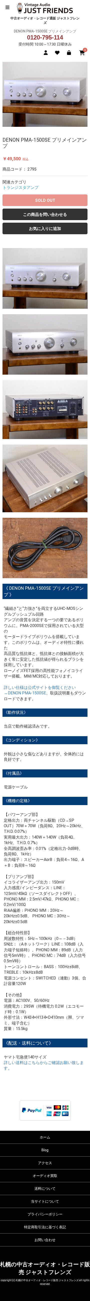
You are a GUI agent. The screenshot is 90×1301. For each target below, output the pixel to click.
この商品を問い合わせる (45, 214)
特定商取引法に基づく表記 (45, 1227)
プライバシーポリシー (45, 1214)
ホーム (45, 1137)
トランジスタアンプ (20, 187)
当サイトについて (45, 1201)
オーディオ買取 (45, 1176)
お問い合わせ (45, 1240)
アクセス (45, 1163)
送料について (45, 1189)
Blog (45, 1150)
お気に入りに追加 (45, 228)
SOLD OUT (45, 200)
